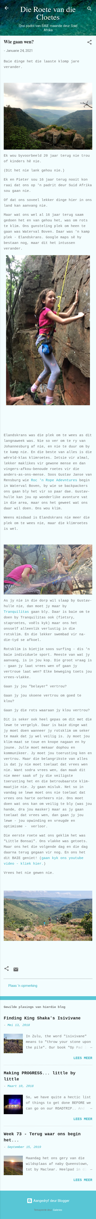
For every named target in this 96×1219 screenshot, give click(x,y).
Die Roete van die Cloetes (48, 13)
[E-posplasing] (16, 971)
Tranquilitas (16, 612)
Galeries (57, 1209)
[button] (89, 43)
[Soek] (89, 9)
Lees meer (82, 1058)
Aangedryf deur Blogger (50, 1201)
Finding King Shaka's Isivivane (42, 1018)
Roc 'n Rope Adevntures (54, 480)
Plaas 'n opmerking (22, 986)
